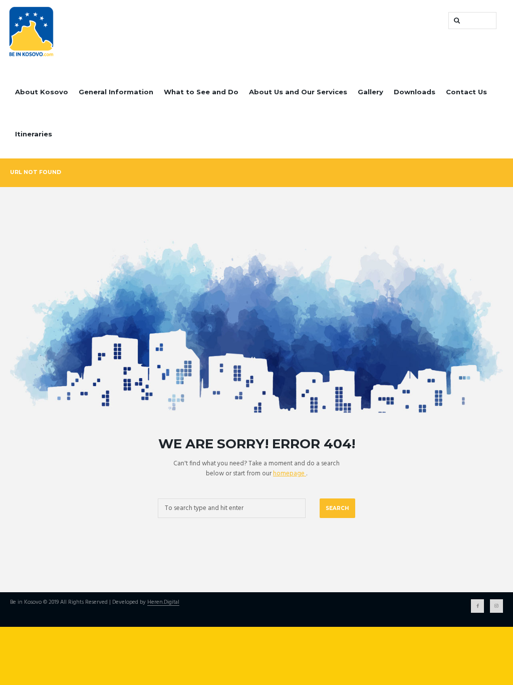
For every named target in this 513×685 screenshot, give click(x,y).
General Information (116, 92)
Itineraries (33, 134)
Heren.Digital (163, 602)
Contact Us (466, 92)
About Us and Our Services (298, 92)
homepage (289, 473)
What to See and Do (201, 92)
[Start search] (455, 20)
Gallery (370, 92)
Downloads (414, 92)
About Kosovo (41, 92)
